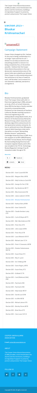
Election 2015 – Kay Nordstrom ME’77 (17, 188)
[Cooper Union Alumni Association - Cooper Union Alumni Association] (18, 4)
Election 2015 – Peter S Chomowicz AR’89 (18, 244)
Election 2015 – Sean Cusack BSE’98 (17, 173)
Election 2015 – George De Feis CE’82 (17, 184)
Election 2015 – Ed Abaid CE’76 (15, 273)
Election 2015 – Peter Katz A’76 (15, 225)
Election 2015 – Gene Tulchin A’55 (16, 207)
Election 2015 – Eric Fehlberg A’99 (16, 262)
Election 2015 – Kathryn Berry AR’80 (17, 204)
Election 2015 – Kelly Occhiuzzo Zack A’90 (18, 180)
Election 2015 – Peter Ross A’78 (15, 233)
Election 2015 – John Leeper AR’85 (16, 229)
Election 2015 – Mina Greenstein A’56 (17, 192)
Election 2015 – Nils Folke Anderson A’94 (18, 221)
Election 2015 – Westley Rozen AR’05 (17, 306)
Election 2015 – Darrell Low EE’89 (16, 295)
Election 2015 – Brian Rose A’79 (15, 310)
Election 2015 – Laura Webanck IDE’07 (17, 236)
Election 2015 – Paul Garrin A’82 (15, 283)
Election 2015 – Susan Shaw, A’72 (16, 269)
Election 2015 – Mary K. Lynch (14, 258)
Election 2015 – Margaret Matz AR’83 (17, 176)
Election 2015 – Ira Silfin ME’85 (15, 298)
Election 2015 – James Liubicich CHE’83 (18, 196)
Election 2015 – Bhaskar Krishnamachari (18, 200)
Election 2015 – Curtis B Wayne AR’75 (17, 217)
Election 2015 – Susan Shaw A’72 (15, 254)
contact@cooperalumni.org (17, 342)
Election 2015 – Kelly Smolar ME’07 (16, 291)
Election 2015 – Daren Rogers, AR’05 (17, 266)
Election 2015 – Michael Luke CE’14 (16, 240)
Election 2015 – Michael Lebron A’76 (16, 302)
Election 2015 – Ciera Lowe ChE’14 (16, 314)
